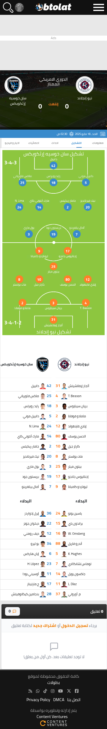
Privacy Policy (38, 700)
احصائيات (33, 142)
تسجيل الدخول (74, 625)
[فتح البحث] (8, 7)
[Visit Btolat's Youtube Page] (60, 691)
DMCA (58, 700)
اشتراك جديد (44, 625)
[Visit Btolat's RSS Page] (30, 691)
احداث (55, 142)
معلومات (97, 142)
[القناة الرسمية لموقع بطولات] (38, 691)
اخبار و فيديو (12, 142)
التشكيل (76, 142)
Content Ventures (52, 717)
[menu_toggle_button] (98, 7)
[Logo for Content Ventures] (53, 723)
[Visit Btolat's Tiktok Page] (45, 691)
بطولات (53, 682)
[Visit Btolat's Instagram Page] (52, 691)
